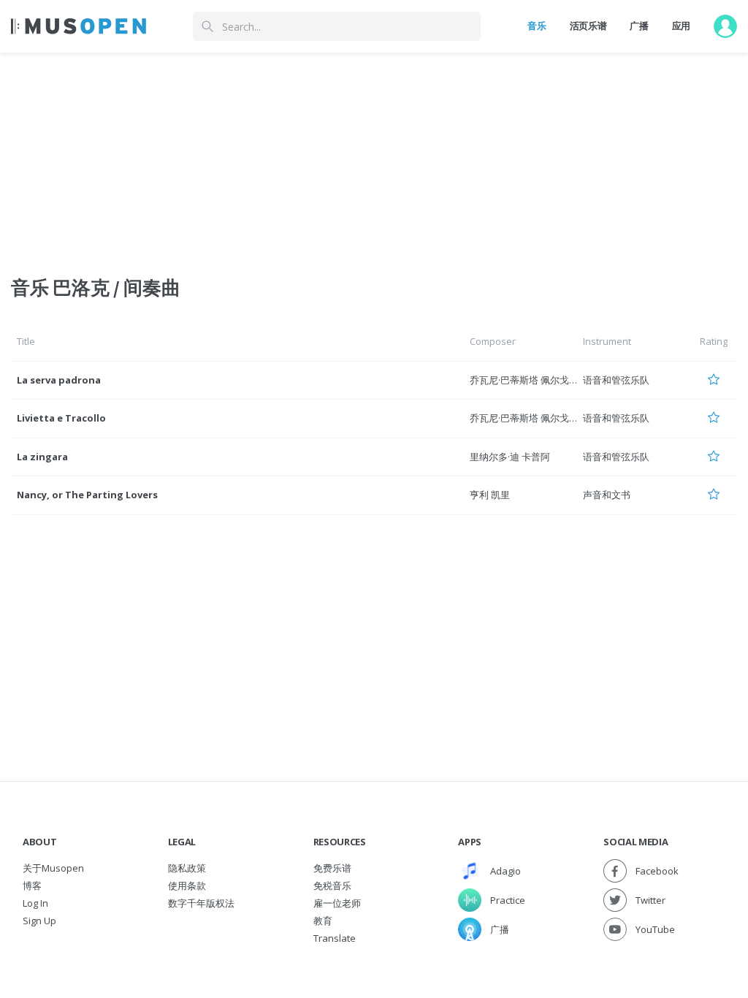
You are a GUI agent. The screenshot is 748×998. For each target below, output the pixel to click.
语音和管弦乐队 (616, 379)
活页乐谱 (588, 25)
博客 (32, 885)
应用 (681, 25)
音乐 (536, 25)
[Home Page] (78, 26)
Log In (35, 903)
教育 (322, 920)
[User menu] (725, 26)
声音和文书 (606, 494)
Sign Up (39, 920)
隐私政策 (187, 868)
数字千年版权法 (201, 903)
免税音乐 (332, 885)
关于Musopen (53, 868)
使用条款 (187, 885)
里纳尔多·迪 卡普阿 (510, 456)
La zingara (42, 456)
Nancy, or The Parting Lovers (87, 494)
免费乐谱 (332, 868)
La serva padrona (59, 379)
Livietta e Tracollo (61, 417)
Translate (334, 938)
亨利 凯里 (490, 494)
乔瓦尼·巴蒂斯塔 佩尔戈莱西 (529, 379)
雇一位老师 (337, 903)
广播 (639, 25)
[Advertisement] (374, 155)
